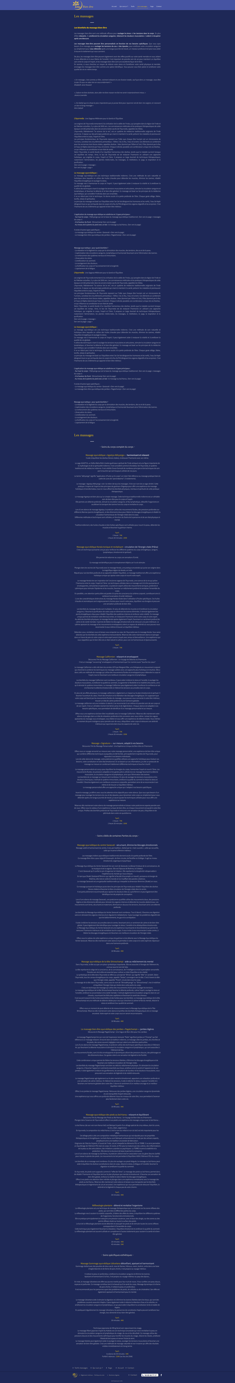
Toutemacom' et (117, 1381)
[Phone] (143, 1375)
